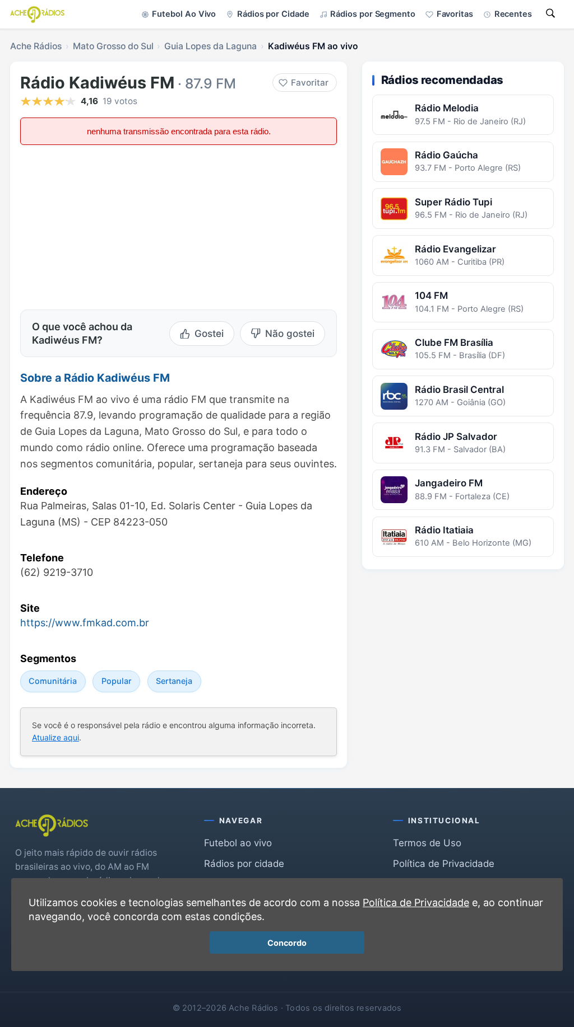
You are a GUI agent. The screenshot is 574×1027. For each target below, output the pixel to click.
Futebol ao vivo (238, 842)
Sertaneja (174, 681)
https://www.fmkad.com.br (84, 623)
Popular (116, 681)
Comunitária (53, 681)
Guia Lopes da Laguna (210, 46)
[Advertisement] (97, 226)
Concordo (287, 943)
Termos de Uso (427, 842)
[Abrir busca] (550, 14)
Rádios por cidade (244, 863)
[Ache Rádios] (37, 14)
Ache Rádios (36, 46)
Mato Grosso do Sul (113, 46)
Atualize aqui (55, 737)
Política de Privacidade (443, 863)
